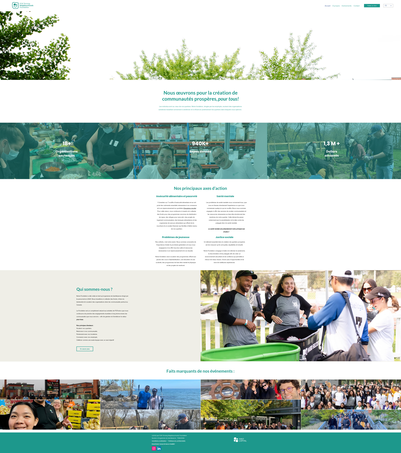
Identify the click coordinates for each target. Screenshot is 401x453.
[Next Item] (397, 405)
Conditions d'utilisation (159, 441)
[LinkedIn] (159, 448)
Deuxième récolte (190, 208)
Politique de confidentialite (176, 441)
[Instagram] (154, 448)
